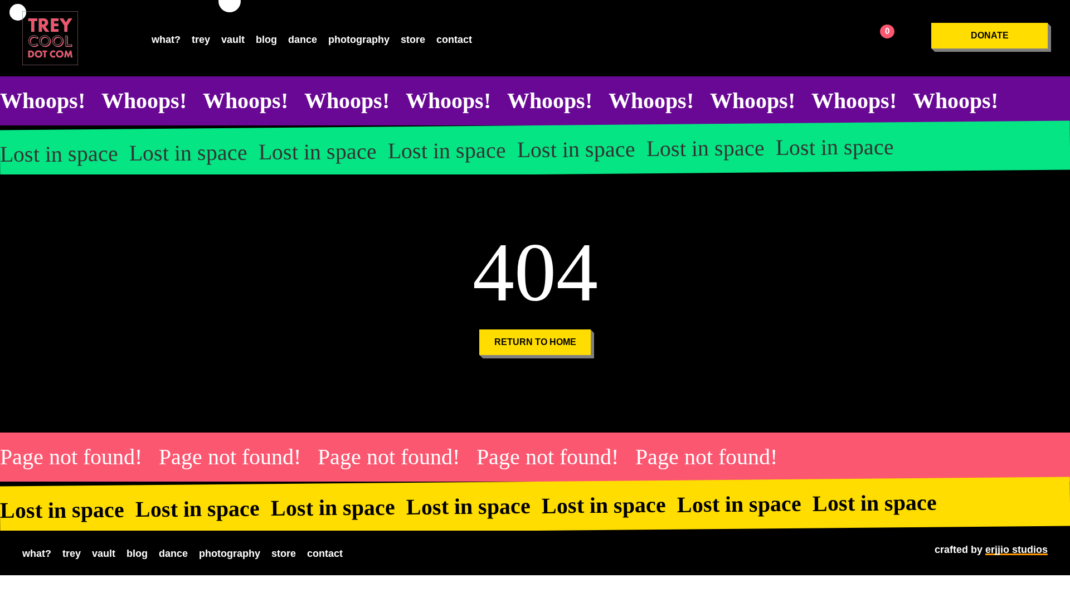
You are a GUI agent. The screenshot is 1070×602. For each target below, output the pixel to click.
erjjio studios (1016, 549)
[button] (989, 35)
